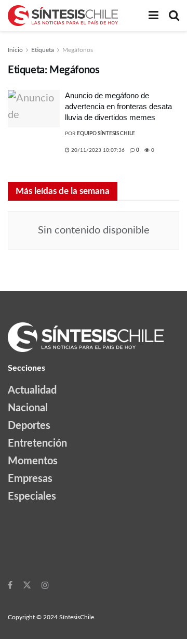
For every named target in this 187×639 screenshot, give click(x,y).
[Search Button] (174, 15)
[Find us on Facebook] (10, 585)
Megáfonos (77, 50)
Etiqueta (42, 50)
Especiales (32, 496)
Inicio (15, 50)
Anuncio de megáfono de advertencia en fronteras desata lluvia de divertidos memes (118, 106)
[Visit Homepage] (63, 15)
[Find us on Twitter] (27, 585)
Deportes (29, 426)
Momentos (33, 461)
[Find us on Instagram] (45, 585)
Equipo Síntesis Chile (106, 133)
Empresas (30, 479)
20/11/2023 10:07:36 (97, 150)
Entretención (37, 443)
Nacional (28, 408)
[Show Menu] (153, 15)
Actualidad (32, 390)
